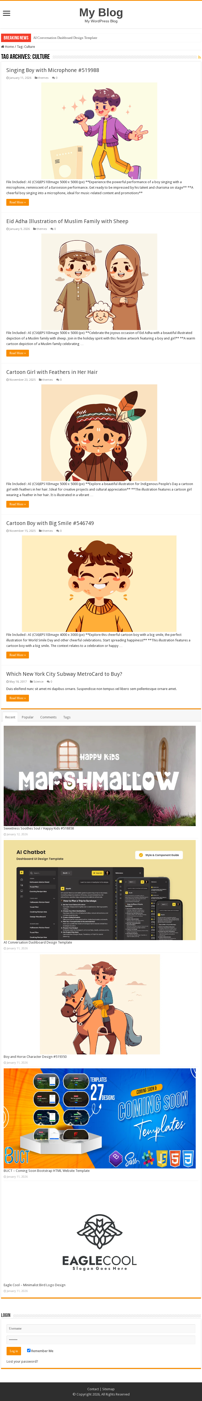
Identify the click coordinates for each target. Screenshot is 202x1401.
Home (9, 47)
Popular (28, 717)
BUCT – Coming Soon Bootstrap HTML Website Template (47, 1171)
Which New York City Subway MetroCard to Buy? (64, 674)
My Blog (101, 12)
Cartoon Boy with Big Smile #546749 (50, 523)
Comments (48, 717)
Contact (93, 1389)
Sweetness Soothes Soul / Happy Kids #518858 (39, 828)
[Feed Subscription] (199, 57)
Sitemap (108, 1389)
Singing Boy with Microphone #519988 (52, 70)
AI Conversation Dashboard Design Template (65, 38)
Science (38, 681)
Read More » (17, 202)
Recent (10, 717)
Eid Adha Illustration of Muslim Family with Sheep (67, 221)
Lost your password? (22, 1361)
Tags (66, 717)
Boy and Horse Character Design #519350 (35, 1057)
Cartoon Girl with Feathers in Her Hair (52, 372)
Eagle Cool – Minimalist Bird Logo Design (34, 1285)
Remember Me (42, 1351)
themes (43, 78)
